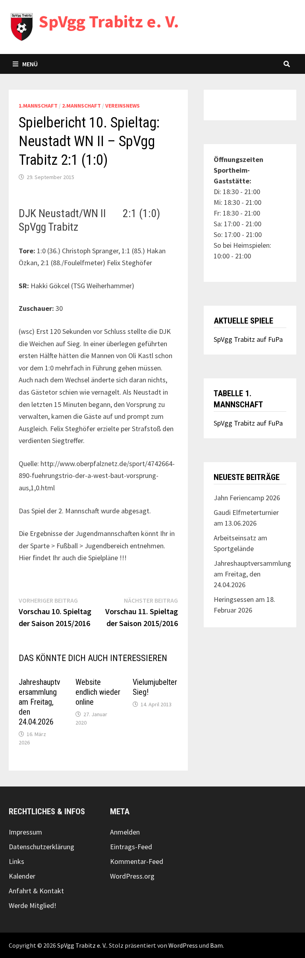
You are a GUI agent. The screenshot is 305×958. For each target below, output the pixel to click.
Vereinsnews (122, 105)
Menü (30, 64)
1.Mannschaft (38, 105)
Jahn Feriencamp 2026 (247, 497)
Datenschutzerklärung (41, 846)
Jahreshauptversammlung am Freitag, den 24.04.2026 (39, 702)
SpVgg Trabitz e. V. (109, 21)
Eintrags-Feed (131, 846)
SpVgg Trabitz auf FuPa (248, 339)
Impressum (25, 832)
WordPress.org (132, 876)
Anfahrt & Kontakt (36, 890)
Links (16, 861)
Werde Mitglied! (32, 905)
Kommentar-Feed (136, 861)
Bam (216, 945)
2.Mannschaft (81, 105)
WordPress (183, 945)
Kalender (22, 876)
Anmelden (125, 832)
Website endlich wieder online (97, 692)
